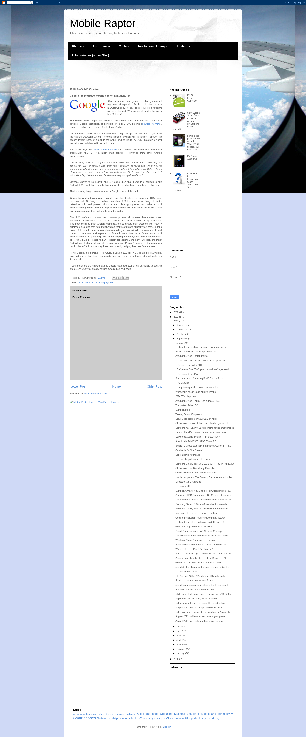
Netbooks (130, 714)
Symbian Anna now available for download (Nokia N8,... (203, 490)
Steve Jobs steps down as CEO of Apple (196, 418)
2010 (176, 659)
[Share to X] (121, 278)
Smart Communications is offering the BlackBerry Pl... (203, 585)
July (178, 626)
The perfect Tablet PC (186, 405)
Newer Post (78, 386)
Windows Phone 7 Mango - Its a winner (195, 540)
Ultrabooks (183, 46)
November (182, 329)
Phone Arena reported (105, 149)
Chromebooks (79, 714)
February (181, 649)
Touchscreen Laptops (152, 46)
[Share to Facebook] (124, 278)
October (180, 334)
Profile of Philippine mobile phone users (195, 351)
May (179, 635)
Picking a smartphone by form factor (194, 580)
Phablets (78, 46)
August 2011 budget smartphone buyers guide (198, 607)
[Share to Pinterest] (127, 278)
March (179, 644)
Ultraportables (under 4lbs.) (90, 55)
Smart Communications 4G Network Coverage (199, 531)
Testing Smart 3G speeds (188, 414)
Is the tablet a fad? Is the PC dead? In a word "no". (201, 544)
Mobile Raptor (102, 23)
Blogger (166, 726)
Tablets (124, 46)
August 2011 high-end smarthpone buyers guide (199, 621)
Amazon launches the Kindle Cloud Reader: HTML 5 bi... (204, 558)
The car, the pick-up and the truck (192, 459)
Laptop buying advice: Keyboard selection (196, 387)
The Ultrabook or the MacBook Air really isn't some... (202, 535)
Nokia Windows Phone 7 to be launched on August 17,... (204, 612)
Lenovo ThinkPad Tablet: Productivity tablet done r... (202, 432)
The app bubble (183, 486)
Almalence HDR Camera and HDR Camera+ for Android (203, 495)
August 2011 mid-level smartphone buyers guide (200, 616)
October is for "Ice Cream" (189, 450)
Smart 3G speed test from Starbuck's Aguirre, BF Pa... (203, 445)
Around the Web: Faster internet (191, 356)
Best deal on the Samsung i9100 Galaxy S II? (199, 378)
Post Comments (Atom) (96, 393)
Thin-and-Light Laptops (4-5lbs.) (156, 718)
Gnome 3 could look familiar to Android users (198, 562)
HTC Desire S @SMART (188, 374)
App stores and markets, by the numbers (196, 598)
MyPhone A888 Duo (192, 157)
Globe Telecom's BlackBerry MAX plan (195, 468)
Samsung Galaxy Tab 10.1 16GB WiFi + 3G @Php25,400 (204, 464)
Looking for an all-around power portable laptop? (199, 522)
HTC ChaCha (182, 383)
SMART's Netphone (185, 396)
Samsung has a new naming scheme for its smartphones (204, 428)
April (179, 640)
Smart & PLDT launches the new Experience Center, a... (204, 567)
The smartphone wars (186, 571)
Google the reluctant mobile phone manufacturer (200, 517)
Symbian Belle (182, 409)
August (180, 343)
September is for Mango (187, 454)
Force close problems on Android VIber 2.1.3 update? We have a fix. (193, 142)
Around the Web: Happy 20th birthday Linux (197, 401)
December (182, 325)
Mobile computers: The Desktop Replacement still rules (203, 477)
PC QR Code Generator (192, 98)
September (182, 338)
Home (116, 386)
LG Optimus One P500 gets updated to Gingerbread (202, 369)
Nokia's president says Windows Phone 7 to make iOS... (204, 553)
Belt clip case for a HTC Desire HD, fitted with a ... (201, 603)
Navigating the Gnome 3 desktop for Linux (197, 513)
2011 (176, 321)
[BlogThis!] (117, 278)
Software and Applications (113, 718)
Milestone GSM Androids (188, 481)
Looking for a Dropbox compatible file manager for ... (202, 347)
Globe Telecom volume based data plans (196, 472)
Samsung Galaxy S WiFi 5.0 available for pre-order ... (202, 504)
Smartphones (102, 46)
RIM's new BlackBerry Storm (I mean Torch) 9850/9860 (203, 594)
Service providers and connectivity (210, 713)
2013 (176, 312)
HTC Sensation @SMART (188, 365)
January (180, 653)
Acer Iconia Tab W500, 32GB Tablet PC (195, 441)
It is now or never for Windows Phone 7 (195, 589)
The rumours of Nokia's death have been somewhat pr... (204, 499)
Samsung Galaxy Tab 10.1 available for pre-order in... (202, 508)
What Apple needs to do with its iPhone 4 (196, 392)
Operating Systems (105, 282)
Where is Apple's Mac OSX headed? (194, 549)
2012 (176, 316)
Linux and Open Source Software (105, 714)
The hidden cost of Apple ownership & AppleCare (200, 360)
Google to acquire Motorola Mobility (193, 526)
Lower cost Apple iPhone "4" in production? (197, 436)
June (179, 631)
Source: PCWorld (151, 123)
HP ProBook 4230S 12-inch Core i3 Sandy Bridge (200, 576)
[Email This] (114, 278)
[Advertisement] (132, 73)
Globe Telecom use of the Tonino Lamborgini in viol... (202, 423)
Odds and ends (86, 282)
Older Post (154, 386)
